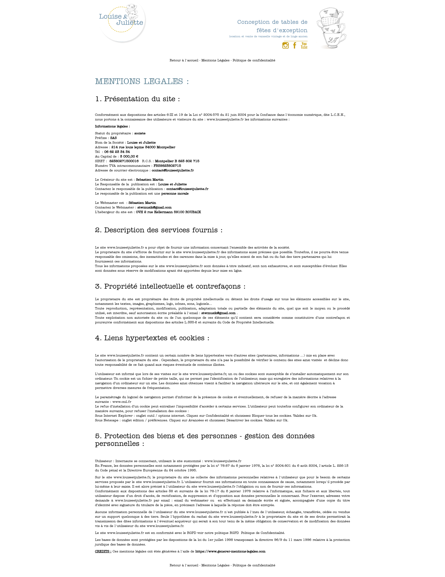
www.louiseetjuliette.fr (225, 119)
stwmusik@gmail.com (154, 207)
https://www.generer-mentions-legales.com (230, 551)
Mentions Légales (215, 60)
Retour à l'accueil (184, 60)
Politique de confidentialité (254, 60)
